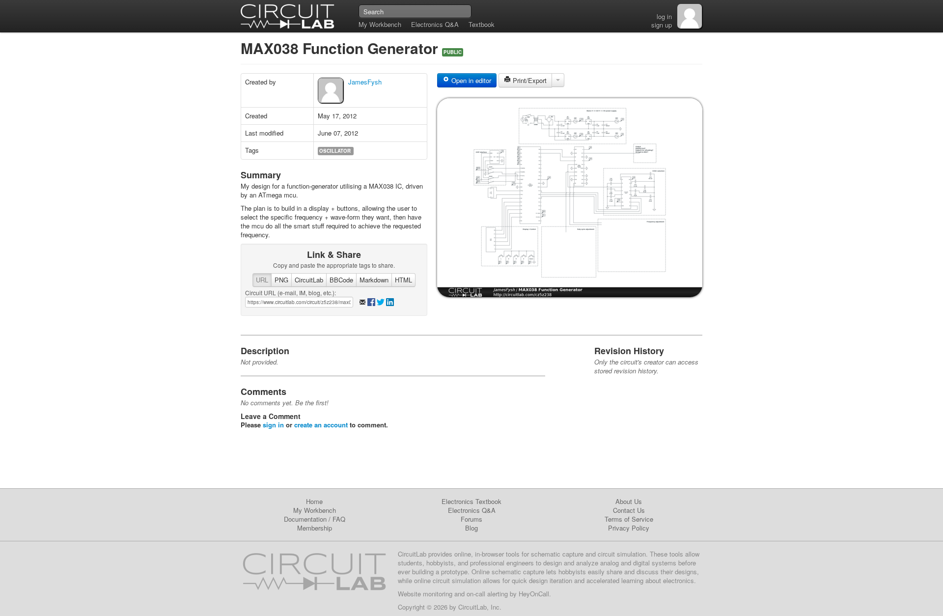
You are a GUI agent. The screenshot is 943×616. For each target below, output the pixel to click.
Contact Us (629, 510)
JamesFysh (365, 81)
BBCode (341, 279)
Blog (471, 527)
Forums (471, 519)
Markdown (374, 279)
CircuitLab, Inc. (479, 607)
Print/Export (529, 80)
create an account (321, 424)
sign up (661, 24)
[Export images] (558, 80)
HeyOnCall (534, 593)
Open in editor (470, 80)
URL (262, 279)
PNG (281, 279)
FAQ (339, 519)
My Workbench (380, 24)
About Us (628, 501)
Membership (314, 527)
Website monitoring (425, 593)
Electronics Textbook (471, 501)
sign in (273, 424)
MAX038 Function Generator (341, 47)
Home (314, 501)
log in (664, 16)
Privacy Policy (628, 527)
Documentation (305, 519)
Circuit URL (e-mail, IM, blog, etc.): (290, 292)
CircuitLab (309, 279)
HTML (403, 279)
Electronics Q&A (435, 24)
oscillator (335, 150)
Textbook (482, 24)
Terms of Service (629, 519)
